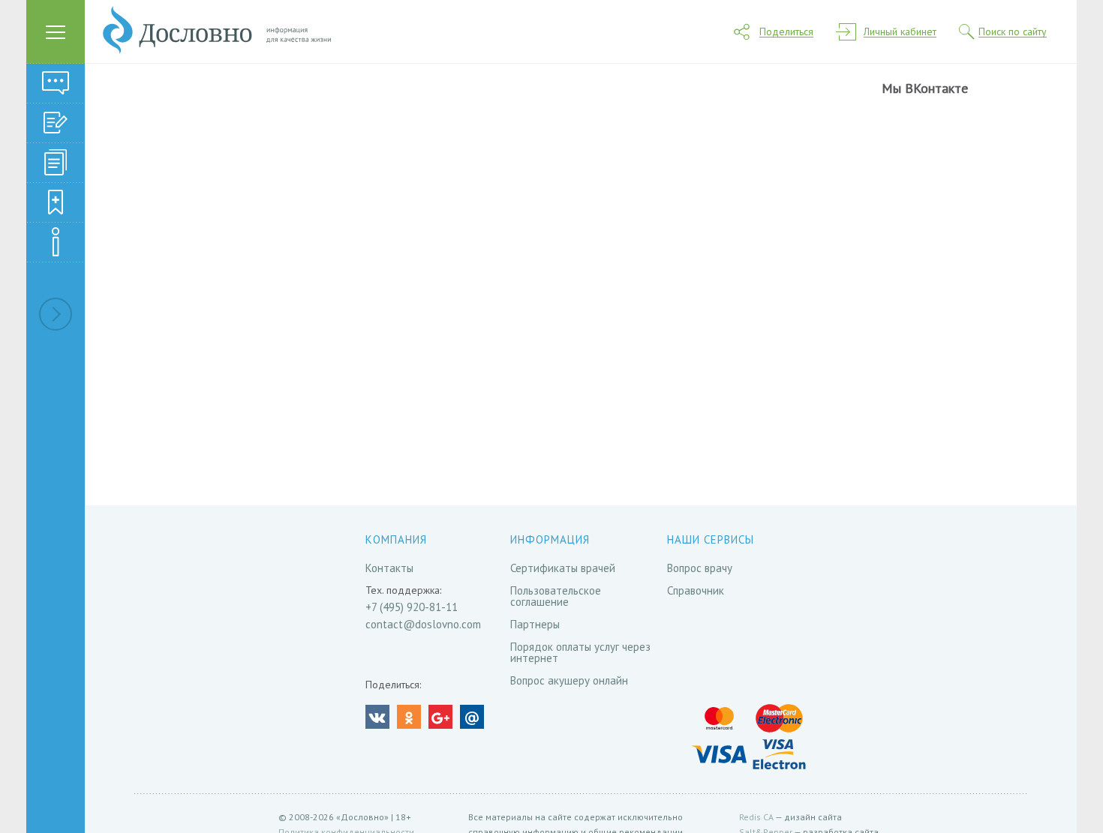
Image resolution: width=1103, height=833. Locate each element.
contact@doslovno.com (423, 624)
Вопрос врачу (699, 568)
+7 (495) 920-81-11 (411, 607)
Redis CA (756, 817)
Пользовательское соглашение (555, 596)
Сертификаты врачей (562, 568)
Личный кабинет (900, 31)
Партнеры (535, 624)
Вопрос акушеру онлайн (569, 680)
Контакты (389, 568)
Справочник (695, 590)
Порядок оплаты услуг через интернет (580, 652)
